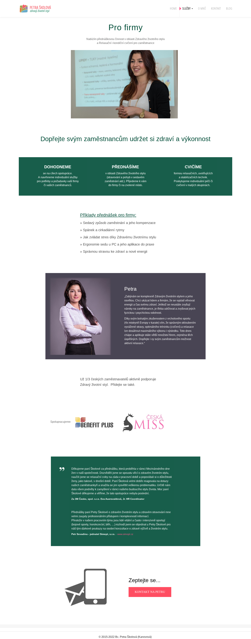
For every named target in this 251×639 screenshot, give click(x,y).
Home (173, 8)
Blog (229, 8)
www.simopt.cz (125, 534)
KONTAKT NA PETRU (150, 592)
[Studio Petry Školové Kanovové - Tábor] (40, 8)
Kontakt (216, 8)
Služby (186, 8)
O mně (202, 8)
